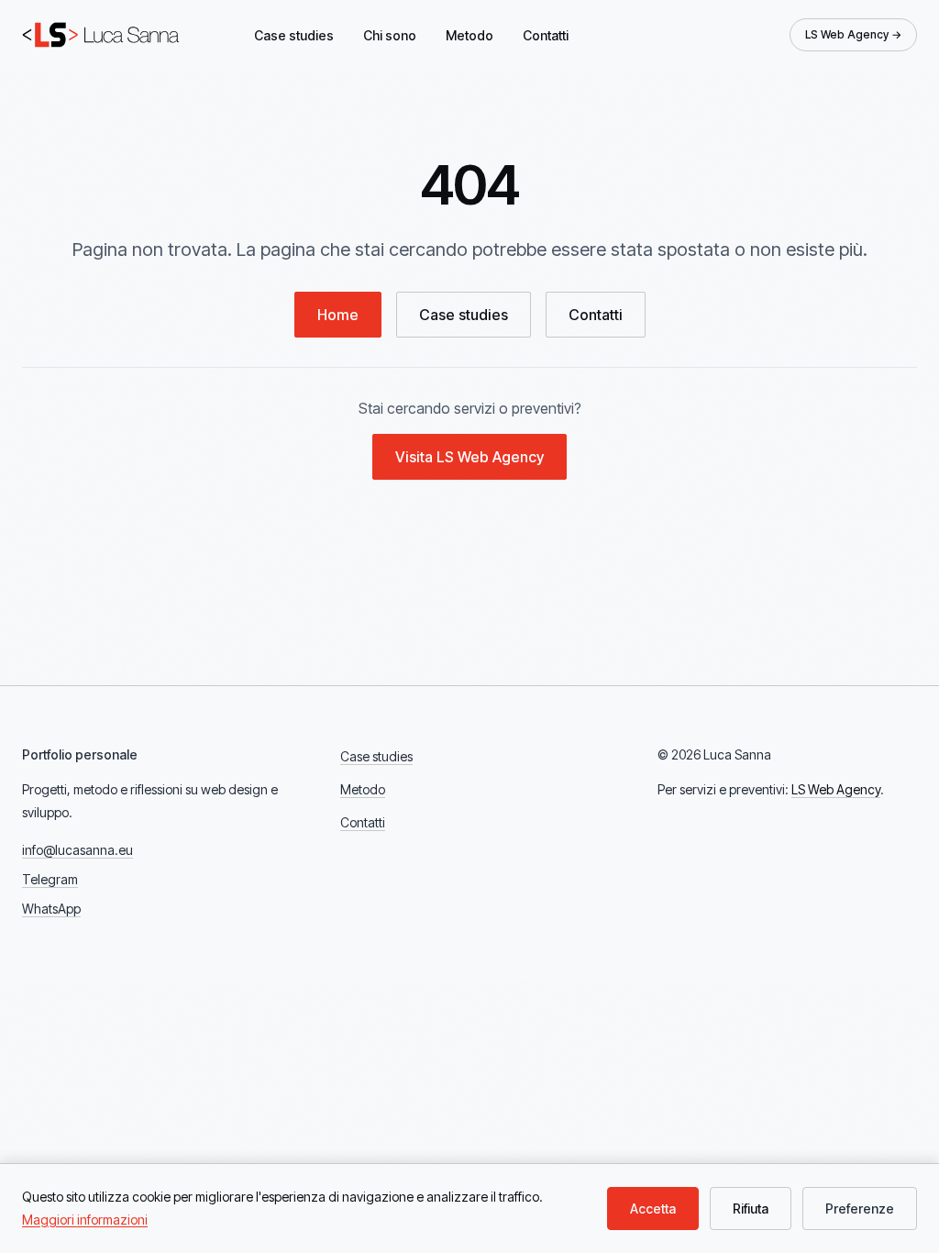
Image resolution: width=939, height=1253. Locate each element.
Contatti (546, 35)
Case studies (294, 35)
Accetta (653, 1208)
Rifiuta (750, 1208)
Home (338, 314)
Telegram (50, 879)
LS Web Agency (835, 789)
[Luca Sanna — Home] (102, 35)
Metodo (469, 35)
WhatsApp (51, 908)
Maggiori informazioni (85, 1219)
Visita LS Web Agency (469, 457)
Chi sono (389, 35)
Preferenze (859, 1208)
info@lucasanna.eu (77, 850)
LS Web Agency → (853, 34)
